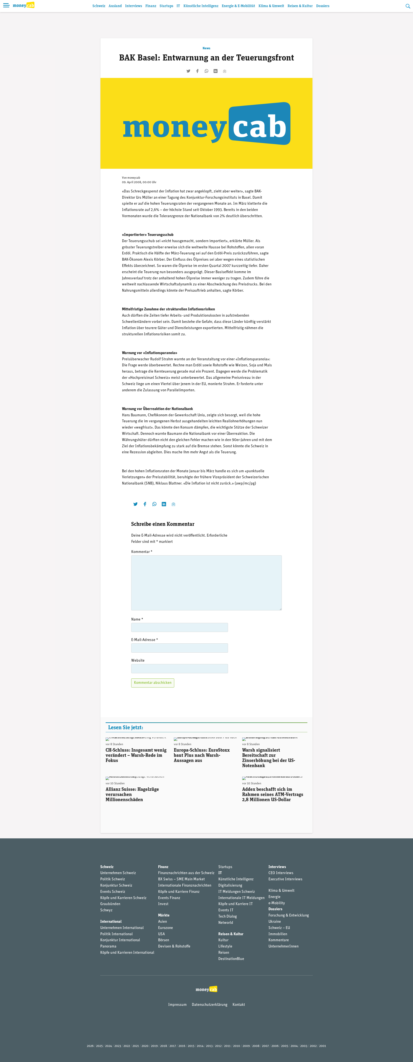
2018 (163, 1046)
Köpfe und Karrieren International (127, 953)
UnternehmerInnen (283, 947)
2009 (246, 1046)
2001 (322, 1046)
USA (161, 934)
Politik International (116, 934)
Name (137, 620)
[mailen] (224, 71)
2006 (275, 1046)
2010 (236, 1046)
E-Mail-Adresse (144, 640)
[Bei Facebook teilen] (197, 71)
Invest (163, 904)
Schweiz (98, 6)
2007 (265, 1046)
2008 (255, 1046)
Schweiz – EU (279, 928)
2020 (145, 1046)
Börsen (163, 940)
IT (178, 6)
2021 (136, 1046)
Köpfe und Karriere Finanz (179, 892)
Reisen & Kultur (300, 6)
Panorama (108, 947)
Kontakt (239, 1005)
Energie (274, 897)
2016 (182, 1046)
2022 (126, 1046)
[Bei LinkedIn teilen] (215, 71)
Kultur (223, 940)
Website (138, 661)
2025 (99, 1046)
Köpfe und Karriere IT (235, 904)
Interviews (133, 6)
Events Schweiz (112, 892)
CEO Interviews (280, 873)
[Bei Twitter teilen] (188, 71)
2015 (191, 1046)
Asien (162, 922)
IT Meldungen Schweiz (236, 892)
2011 (227, 1046)
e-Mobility (276, 903)
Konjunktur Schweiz (116, 886)
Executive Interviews (285, 879)
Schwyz (106, 910)
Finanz (150, 6)
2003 (303, 1046)
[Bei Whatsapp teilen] (206, 71)
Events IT (225, 910)
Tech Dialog (227, 917)
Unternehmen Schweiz (118, 873)
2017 (173, 1046)
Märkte (164, 916)
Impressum (177, 1005)
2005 (284, 1046)
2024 (108, 1046)
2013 (209, 1046)
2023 (117, 1046)
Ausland (115, 6)
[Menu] (6, 6)
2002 (313, 1046)
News (206, 48)
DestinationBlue (231, 959)
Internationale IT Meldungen (241, 898)
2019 (154, 1046)
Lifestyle (225, 947)
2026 (90, 1046)
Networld (225, 923)
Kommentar (142, 552)
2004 (294, 1046)
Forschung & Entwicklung (288, 916)
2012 (218, 1046)
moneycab (133, 178)
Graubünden (110, 904)
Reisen (223, 953)
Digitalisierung (230, 886)
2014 (200, 1046)
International (111, 922)
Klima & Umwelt (271, 6)
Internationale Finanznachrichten (184, 886)
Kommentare (278, 940)
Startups (166, 6)
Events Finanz (169, 898)
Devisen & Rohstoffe (174, 947)
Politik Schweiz (112, 879)
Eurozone (165, 928)
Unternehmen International (122, 928)
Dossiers (322, 6)
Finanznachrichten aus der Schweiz (186, 873)
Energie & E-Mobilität (238, 6)
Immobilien (277, 934)
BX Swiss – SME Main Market (181, 879)
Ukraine (274, 922)
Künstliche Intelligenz (200, 6)
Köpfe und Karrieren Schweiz (123, 898)
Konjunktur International (120, 940)
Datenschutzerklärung (209, 1005)
